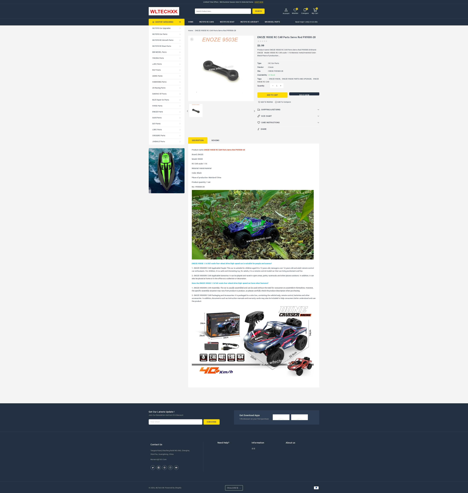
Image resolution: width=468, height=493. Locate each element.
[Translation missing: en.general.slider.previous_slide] (187, 111)
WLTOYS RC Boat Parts (161, 46)
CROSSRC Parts (158, 136)
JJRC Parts (157, 64)
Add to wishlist (267, 102)
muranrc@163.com (159, 459)
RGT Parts (156, 70)
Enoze (270, 67)
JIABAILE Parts (158, 142)
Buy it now (304, 94)
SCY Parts (156, 124)
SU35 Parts (156, 118)
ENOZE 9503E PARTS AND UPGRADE (297, 79)
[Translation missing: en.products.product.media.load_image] (196, 111)
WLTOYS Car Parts (159, 34)
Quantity (260, 86)
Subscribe (211, 422)
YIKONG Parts (158, 58)
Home (190, 31)
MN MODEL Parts (272, 22)
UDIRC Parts (157, 76)
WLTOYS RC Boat (227, 22)
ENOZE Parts (157, 112)
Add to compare (284, 102)
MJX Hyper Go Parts (160, 100)
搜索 (253, 449)
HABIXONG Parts (159, 82)
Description (198, 140)
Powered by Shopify (173, 488)
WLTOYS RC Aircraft (249, 22)
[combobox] (223, 11)
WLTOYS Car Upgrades (161, 28)
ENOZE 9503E (274, 79)
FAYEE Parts (157, 106)
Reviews (215, 140)
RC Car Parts (273, 63)
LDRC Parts (157, 130)
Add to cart (272, 95)
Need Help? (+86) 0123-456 (306, 22)
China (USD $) (232, 488)
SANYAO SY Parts (159, 94)
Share (264, 129)
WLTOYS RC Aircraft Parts (162, 40)
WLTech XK (160, 488)
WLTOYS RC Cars (206, 22)
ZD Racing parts (159, 88)
